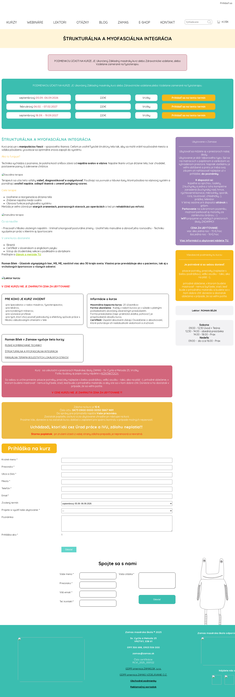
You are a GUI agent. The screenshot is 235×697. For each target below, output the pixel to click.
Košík (225, 21)
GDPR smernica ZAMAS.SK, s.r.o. (143, 668)
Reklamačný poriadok (143, 686)
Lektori (59, 22)
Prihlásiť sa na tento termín (188, 97)
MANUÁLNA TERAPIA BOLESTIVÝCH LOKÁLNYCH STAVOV (37, 357)
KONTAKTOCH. (110, 373)
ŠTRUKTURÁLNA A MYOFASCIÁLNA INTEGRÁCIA (31, 351)
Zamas (123, 22)
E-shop (144, 22)
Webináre (35, 22)
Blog (103, 22)
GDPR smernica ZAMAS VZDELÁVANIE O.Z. (143, 674)
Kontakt (167, 22)
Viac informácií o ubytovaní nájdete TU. (204, 240)
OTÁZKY (83, 22)
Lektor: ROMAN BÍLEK (204, 310)
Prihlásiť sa (226, 3)
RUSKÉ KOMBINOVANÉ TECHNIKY (23, 345)
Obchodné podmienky (143, 680)
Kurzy (11, 22)
